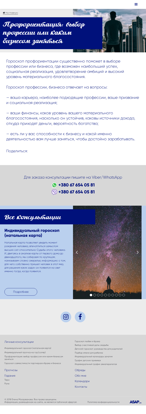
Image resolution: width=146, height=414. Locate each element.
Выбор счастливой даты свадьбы (92, 345)
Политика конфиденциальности (103, 402)
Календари (82, 381)
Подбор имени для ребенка (89, 352)
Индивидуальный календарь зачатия (94, 356)
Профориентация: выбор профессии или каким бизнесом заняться (33, 357)
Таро (6, 380)
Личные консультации (19, 341)
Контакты (81, 386)
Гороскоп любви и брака (87, 341)
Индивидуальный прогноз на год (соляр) (25, 352)
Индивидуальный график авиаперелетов (96, 364)
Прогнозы (10, 370)
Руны (6, 383)
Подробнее (20, 291)
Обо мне (80, 375)
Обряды (80, 370)
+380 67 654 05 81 (76, 185)
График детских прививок (88, 360)
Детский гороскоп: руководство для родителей (98, 349)
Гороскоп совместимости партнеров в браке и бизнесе (32, 363)
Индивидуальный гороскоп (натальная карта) (27, 348)
